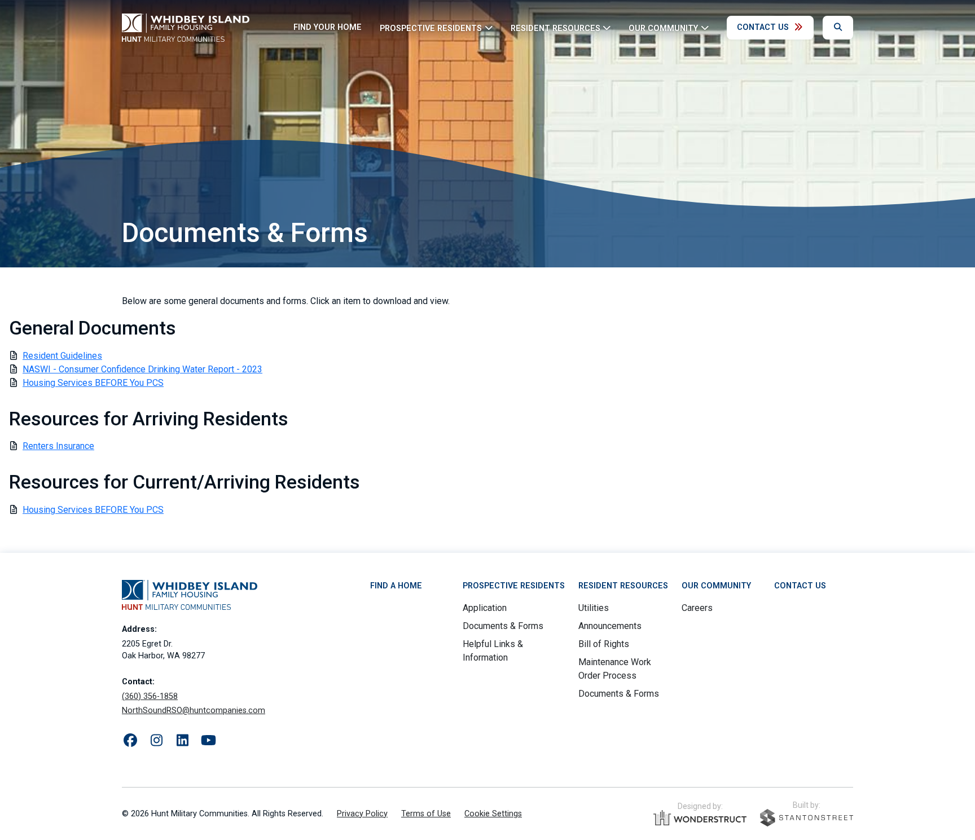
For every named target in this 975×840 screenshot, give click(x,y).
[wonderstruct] (699, 818)
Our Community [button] (663, 28)
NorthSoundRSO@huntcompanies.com (193, 710)
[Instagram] (156, 741)
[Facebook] (130, 741)
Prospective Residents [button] (431, 28)
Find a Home (396, 586)
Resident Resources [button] (555, 28)
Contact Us (763, 27)
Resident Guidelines (62, 355)
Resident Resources (623, 586)
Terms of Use (426, 814)
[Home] (185, 28)
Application (485, 607)
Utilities (593, 607)
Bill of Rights (603, 644)
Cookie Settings (493, 814)
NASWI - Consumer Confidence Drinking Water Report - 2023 (142, 369)
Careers (697, 607)
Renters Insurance (58, 446)
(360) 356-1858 (150, 696)
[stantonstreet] (806, 817)
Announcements (610, 626)
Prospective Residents (514, 586)
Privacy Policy (362, 814)
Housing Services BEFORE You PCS (93, 382)
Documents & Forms (503, 626)
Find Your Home (327, 27)
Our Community (716, 586)
